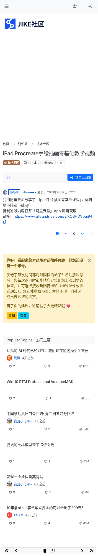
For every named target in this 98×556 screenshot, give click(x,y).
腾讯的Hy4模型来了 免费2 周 (30, 444)
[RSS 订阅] (60, 162)
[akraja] (9, 389)
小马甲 (14, 192)
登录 (23, 316)
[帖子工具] (91, 233)
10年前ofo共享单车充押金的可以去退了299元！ (46, 507)
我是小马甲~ (23, 421)
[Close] (89, 260)
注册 (12, 316)
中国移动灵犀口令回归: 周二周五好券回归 (40, 413)
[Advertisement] (49, 86)
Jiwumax (29, 192)
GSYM (18, 515)
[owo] (9, 484)
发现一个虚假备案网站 (25, 476)
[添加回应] (57, 233)
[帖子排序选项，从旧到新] (9, 177)
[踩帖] (82, 233)
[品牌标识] (25, 23)
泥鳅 (17, 358)
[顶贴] (66, 233)
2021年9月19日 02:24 (62, 192)
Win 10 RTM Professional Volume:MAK (40, 381)
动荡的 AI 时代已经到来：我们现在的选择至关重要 (47, 350)
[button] (6, 6)
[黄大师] (9, 421)
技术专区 (13, 162)
